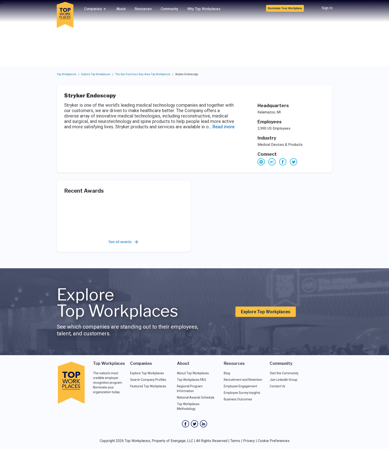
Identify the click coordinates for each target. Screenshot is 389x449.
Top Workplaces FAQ (191, 379)
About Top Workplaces (193, 373)
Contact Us (277, 386)
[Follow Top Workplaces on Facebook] (185, 423)
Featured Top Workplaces (148, 386)
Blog (227, 373)
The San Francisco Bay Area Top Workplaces (142, 74)
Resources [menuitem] (143, 9)
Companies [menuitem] (93, 9)
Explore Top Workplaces (95, 74)
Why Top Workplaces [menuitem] (203, 9)
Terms (235, 441)
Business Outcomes (238, 399)
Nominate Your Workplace (285, 8)
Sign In (327, 8)
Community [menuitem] (169, 9)
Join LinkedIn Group (283, 379)
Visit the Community (284, 373)
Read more (224, 126)
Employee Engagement (240, 386)
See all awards (120, 242)
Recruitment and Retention (243, 379)
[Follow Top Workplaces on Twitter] (194, 423)
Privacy (249, 441)
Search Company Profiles (148, 379)
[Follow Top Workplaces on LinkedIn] (203, 423)
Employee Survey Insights (242, 393)
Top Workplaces (66, 74)
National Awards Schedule (195, 397)
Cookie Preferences (273, 441)
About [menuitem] (121, 9)
